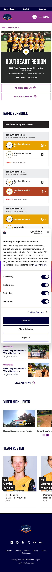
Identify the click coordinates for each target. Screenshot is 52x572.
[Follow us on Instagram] (17, 542)
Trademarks (26, 553)
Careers (9, 551)
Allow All (26, 320)
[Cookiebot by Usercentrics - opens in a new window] (31, 232)
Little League (35, 560)
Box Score (21, 162)
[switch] (45, 285)
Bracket (26, 9)
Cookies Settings (35, 312)
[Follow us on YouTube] (34, 542)
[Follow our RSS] (23, 542)
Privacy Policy (39, 265)
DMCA (26, 551)
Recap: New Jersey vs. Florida (17, 431)
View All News (23, 382)
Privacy (35, 551)
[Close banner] (48, 232)
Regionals (42, 9)
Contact (18, 551)
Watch (15, 162)
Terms (44, 551)
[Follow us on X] (29, 542)
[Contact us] (40, 542)
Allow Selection (26, 329)
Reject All (26, 337)
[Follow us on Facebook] (12, 542)
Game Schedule (9, 9)
